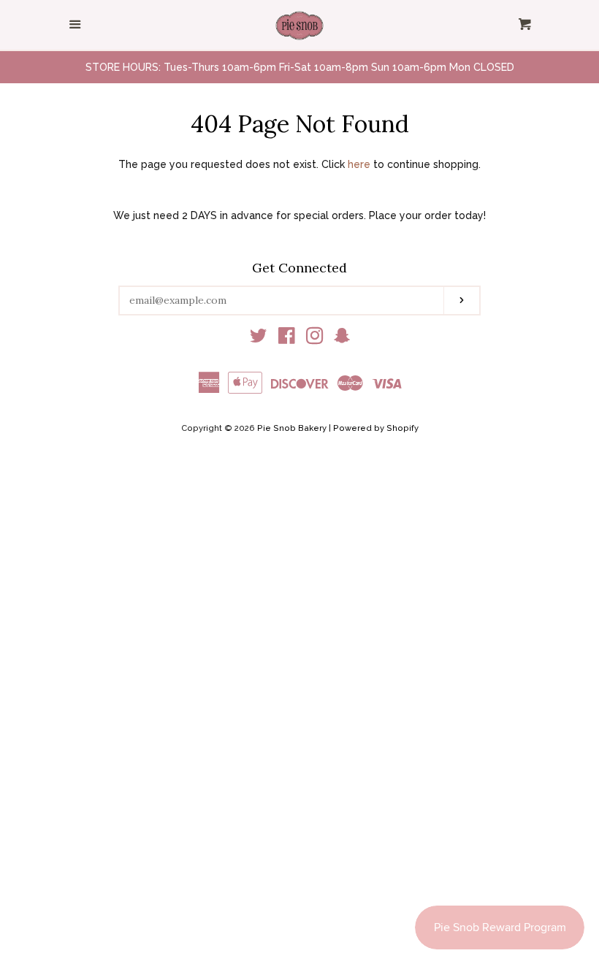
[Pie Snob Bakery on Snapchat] (342, 339)
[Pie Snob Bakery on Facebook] (287, 339)
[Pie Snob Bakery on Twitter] (258, 339)
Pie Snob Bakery (292, 428)
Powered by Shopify (376, 428)
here (359, 164)
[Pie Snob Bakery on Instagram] (315, 339)
